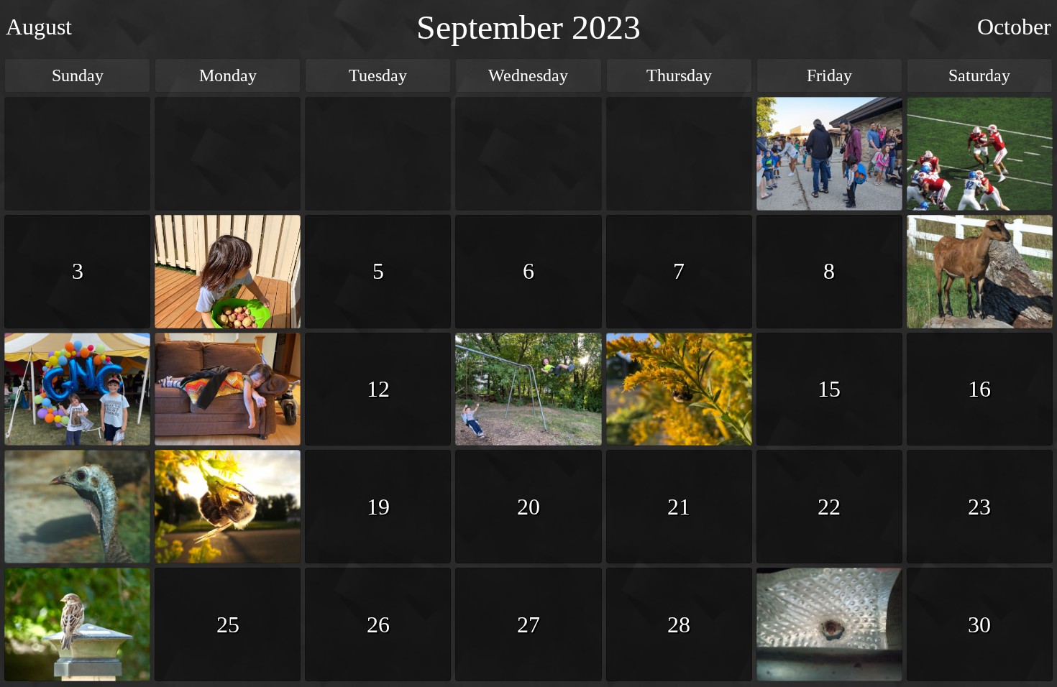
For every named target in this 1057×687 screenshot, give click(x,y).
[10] (77, 389)
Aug (39, 27)
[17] (77, 507)
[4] (227, 272)
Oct (1014, 27)
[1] (829, 154)
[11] (227, 389)
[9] (979, 272)
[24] (77, 624)
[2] (979, 154)
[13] (528, 389)
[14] (679, 389)
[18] (227, 507)
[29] (829, 624)
